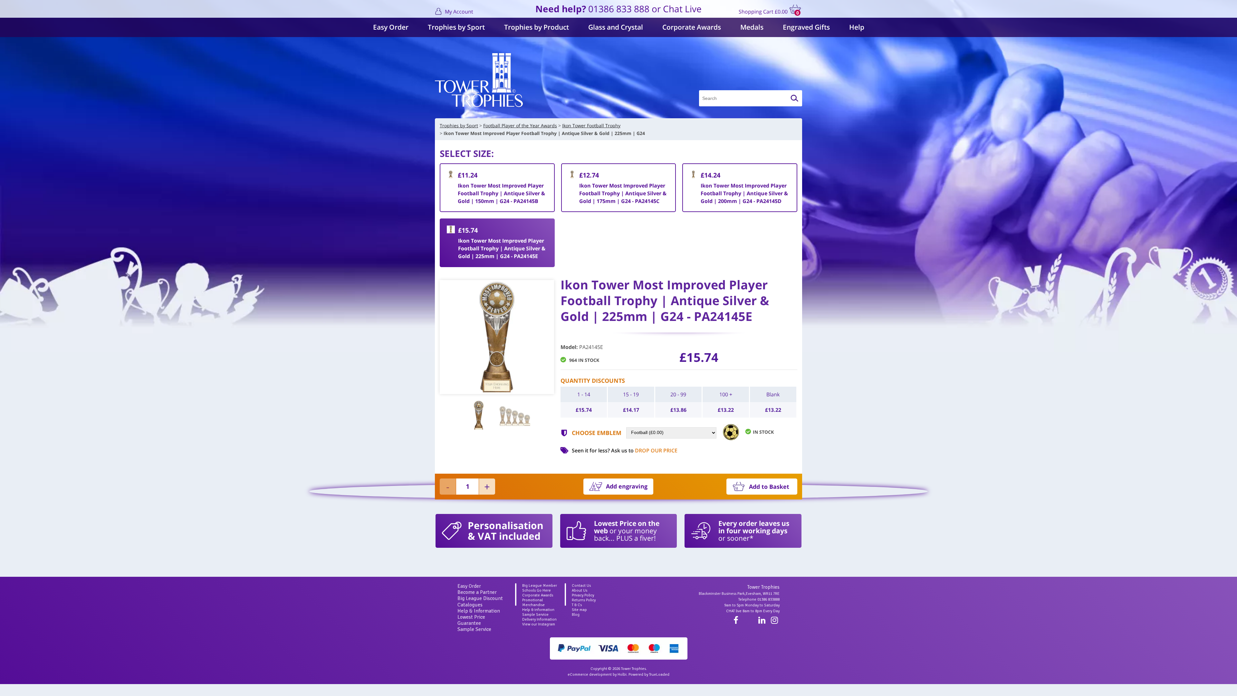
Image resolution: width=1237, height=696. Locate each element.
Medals (751, 27)
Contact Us (581, 585)
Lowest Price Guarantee (471, 620)
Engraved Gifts (806, 27)
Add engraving (626, 486)
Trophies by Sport (456, 27)
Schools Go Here (536, 590)
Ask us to (644, 450)
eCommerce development (590, 674)
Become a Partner (477, 592)
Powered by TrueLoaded (648, 674)
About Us (579, 590)
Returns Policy (584, 600)
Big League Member (539, 585)
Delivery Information (539, 619)
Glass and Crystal (615, 27)
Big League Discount (480, 598)
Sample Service (474, 629)
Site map (579, 609)
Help (856, 27)
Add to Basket (769, 486)
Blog (576, 614)
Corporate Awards (691, 27)
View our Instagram (538, 624)
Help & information (538, 609)
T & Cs (577, 605)
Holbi (622, 674)
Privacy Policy (583, 595)
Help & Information (478, 611)
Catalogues (470, 605)
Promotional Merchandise (533, 602)
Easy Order (390, 27)
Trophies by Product (536, 27)
